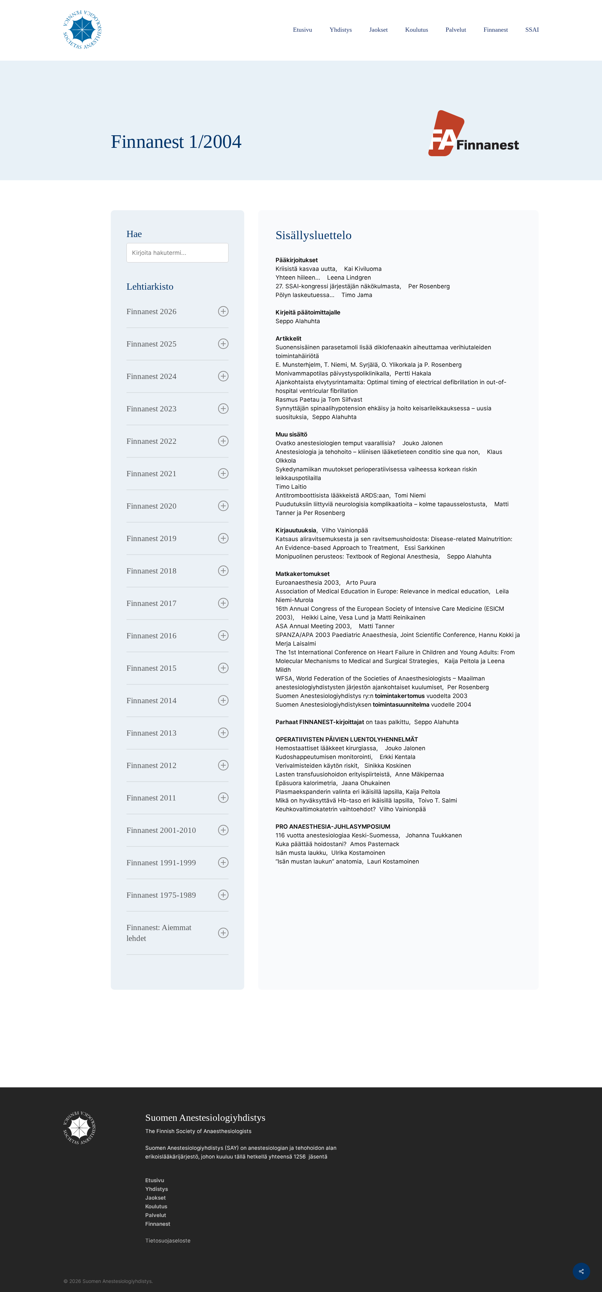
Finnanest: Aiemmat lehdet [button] (158, 933)
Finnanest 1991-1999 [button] (161, 862)
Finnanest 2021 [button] (151, 473)
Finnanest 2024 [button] (151, 376)
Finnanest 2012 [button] (151, 765)
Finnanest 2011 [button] (151, 797)
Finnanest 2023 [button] (151, 408)
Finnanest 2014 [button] (151, 700)
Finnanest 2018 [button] (151, 571)
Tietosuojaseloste (168, 1240)
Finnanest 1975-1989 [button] (161, 895)
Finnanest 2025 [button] (151, 344)
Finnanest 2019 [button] (151, 538)
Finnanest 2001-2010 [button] (161, 830)
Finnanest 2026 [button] (151, 311)
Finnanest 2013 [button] (151, 733)
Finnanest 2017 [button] (151, 603)
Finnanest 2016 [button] (151, 635)
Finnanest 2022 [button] (151, 441)
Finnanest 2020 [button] (151, 506)
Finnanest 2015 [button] (151, 668)
